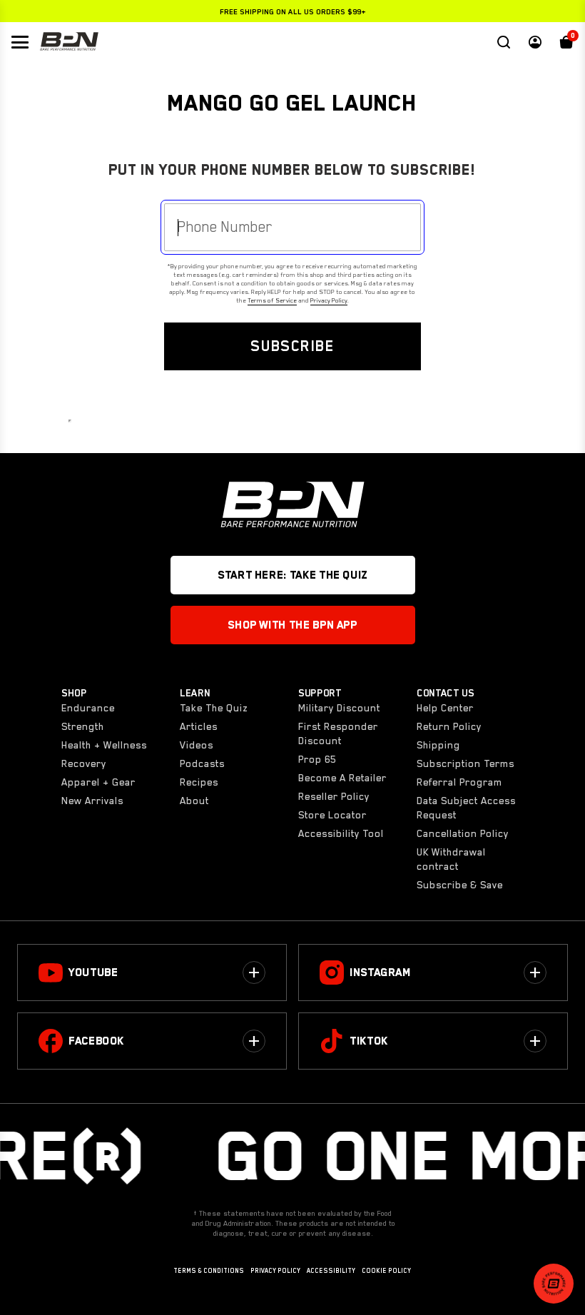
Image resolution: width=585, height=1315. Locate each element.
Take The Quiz (214, 708)
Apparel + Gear (98, 782)
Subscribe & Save (460, 884)
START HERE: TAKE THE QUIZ (292, 575)
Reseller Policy (334, 796)
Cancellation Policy (463, 833)
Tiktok (369, 1041)
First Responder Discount (338, 733)
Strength (82, 726)
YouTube (93, 972)
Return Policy (449, 726)
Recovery (83, 763)
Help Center (445, 708)
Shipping (438, 745)
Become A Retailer (342, 777)
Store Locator (332, 815)
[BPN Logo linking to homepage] (69, 42)
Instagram (380, 972)
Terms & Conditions (208, 1270)
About (194, 800)
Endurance (88, 708)
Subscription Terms (465, 763)
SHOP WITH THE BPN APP (292, 625)
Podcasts (202, 763)
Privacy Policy (328, 300)
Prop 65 (317, 759)
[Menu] (20, 42)
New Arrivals (92, 800)
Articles (199, 726)
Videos (196, 745)
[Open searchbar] (504, 42)
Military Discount (339, 708)
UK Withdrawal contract (451, 859)
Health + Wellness (104, 745)
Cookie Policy (386, 1270)
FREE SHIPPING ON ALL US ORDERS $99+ (293, 11)
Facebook (96, 1041)
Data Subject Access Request (466, 808)
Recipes (199, 782)
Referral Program (459, 782)
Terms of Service (272, 300)
